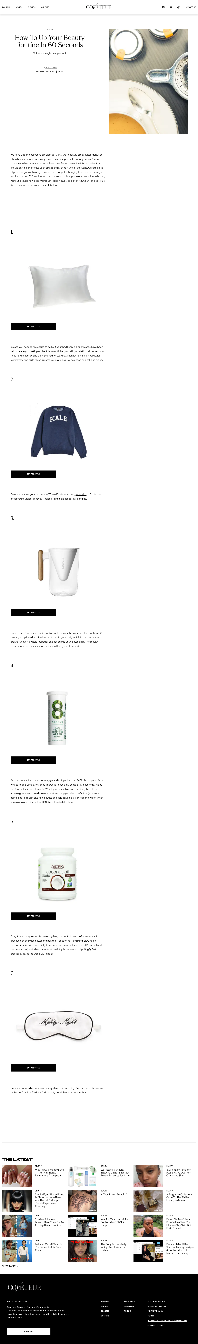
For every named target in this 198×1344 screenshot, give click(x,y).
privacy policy (155, 1311)
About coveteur (17, 1301)
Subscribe (191, 7)
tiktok (127, 1311)
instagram (129, 1301)
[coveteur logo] (99, 7)
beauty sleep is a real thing (60, 1088)
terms (151, 1316)
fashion (6, 7)
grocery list (80, 494)
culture (45, 7)
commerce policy (157, 1306)
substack (129, 1306)
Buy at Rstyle (33, 326)
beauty (19, 7)
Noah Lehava (51, 67)
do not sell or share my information (167, 1320)
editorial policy (156, 1301)
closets (32, 7)
